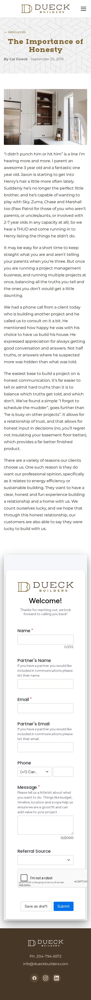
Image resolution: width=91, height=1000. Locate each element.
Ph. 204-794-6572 (46, 956)
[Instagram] (45, 978)
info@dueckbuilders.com (45, 963)
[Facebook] (34, 978)
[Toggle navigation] (83, 9)
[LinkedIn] (56, 978)
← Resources (15, 32)
